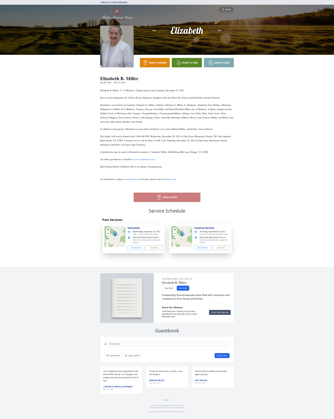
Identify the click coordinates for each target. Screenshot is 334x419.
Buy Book (183, 288)
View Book (168, 288)
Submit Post (222, 355)
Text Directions (136, 248)
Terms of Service (174, 407)
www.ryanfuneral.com (144, 159)
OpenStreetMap (170, 412)
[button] (115, 234)
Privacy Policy (160, 407)
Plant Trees (154, 248)
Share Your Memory (219, 312)
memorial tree (131, 179)
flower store (170, 179)
